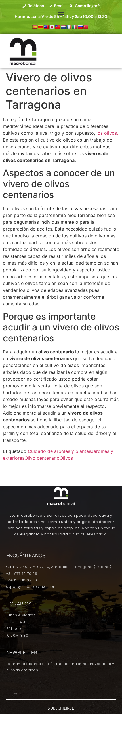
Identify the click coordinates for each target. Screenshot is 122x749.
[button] (61, 14)
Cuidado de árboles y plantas (59, 451)
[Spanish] (34, 27)
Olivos (66, 458)
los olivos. (107, 133)
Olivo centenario (42, 458)
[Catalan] (40, 27)
